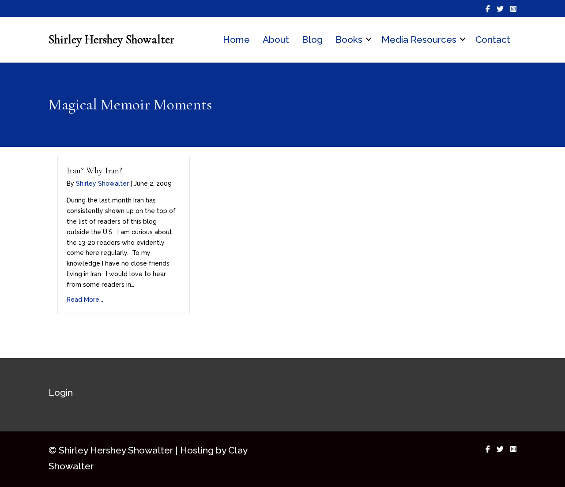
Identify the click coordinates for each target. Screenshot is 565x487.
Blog (312, 39)
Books (348, 39)
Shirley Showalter (102, 183)
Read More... (85, 299)
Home (236, 39)
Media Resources (418, 39)
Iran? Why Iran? (94, 170)
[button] (368, 40)
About (276, 39)
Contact (492, 39)
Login (61, 392)
